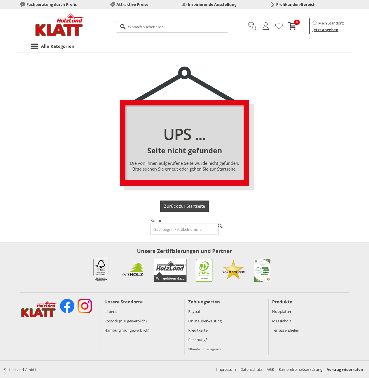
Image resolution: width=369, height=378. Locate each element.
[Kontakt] (252, 26)
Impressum (226, 369)
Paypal (194, 311)
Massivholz (281, 321)
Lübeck (110, 311)
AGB (270, 369)
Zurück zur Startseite (184, 206)
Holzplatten (282, 311)
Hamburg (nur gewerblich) (126, 330)
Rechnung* (198, 339)
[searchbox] (172, 26)
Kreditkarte (198, 330)
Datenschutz (251, 369)
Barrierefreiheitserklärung (300, 369)
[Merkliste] (279, 26)
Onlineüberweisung (205, 321)
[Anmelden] (265, 26)
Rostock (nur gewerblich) (125, 321)
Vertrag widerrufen (345, 369)
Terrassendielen (285, 330)
